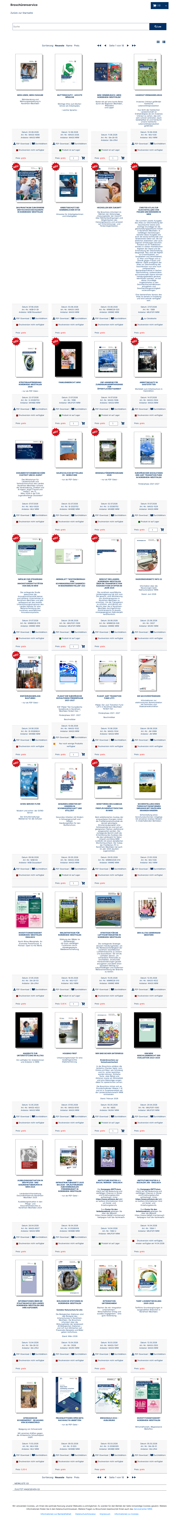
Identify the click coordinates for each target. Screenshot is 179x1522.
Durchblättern (41, 144)
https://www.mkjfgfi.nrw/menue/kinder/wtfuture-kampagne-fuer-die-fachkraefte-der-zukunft (117, 1216)
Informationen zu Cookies (127, 1514)
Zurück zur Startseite (21, 12)
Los (159, 26)
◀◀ (99, 45)
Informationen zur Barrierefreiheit (56, 1514)
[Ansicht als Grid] (158, 42)
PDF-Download (22, 144)
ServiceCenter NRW (143, 1509)
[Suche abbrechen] (141, 26)
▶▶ (134, 45)
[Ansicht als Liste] (163, 42)
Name (69, 45)
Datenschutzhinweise (85, 1514)
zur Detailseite (149, 318)
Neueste (59, 45)
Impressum (105, 1514)
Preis (76, 45)
